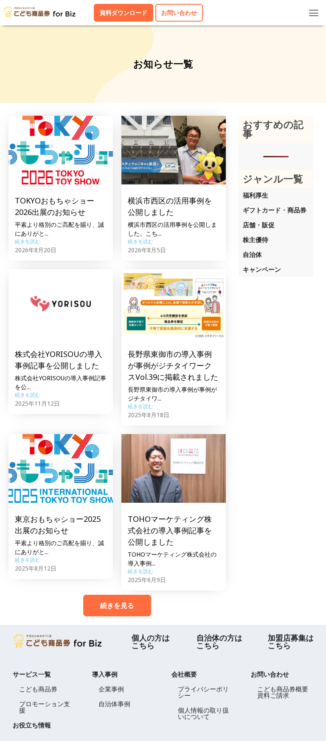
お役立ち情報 (32, 725)
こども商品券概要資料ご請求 (282, 692)
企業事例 (111, 689)
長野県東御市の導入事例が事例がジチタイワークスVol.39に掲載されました (173, 365)
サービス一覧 (32, 674)
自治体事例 (114, 703)
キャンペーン (262, 269)
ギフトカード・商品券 (274, 210)
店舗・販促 (259, 224)
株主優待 (255, 239)
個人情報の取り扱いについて (203, 713)
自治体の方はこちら (219, 641)
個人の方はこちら (151, 641)
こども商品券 (38, 689)
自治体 (252, 254)
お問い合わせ (270, 674)
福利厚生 (255, 195)
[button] (314, 13)
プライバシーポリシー (203, 692)
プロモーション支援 (44, 706)
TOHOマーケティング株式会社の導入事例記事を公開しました (170, 530)
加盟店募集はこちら (291, 641)
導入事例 (105, 674)
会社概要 (184, 674)
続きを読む (27, 241)
